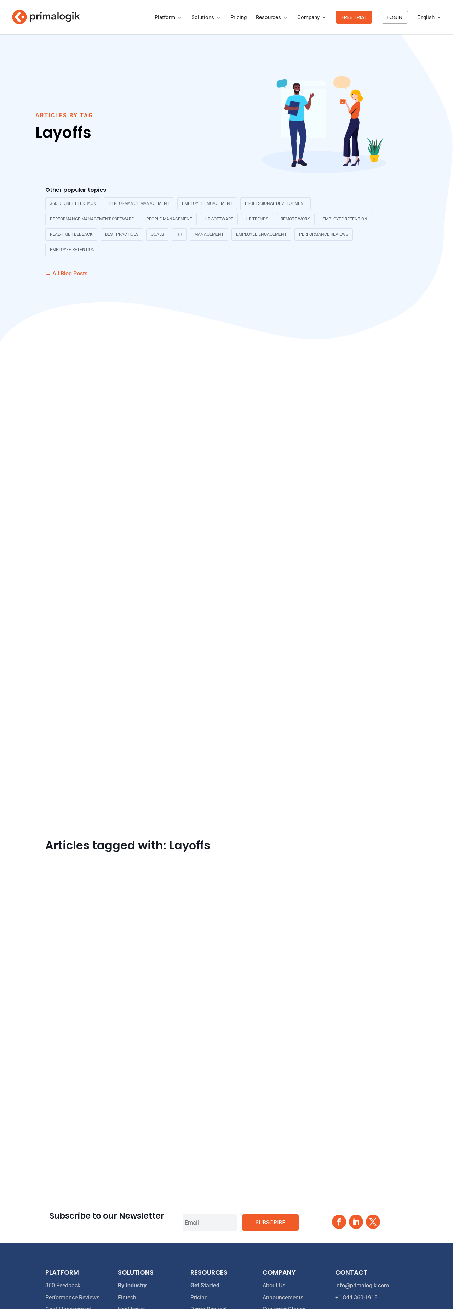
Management (209, 234)
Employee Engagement (261, 234)
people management (169, 219)
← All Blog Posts (66, 273)
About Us (274, 1285)
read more (58, 1146)
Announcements (283, 1297)
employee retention (344, 219)
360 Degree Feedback (73, 203)
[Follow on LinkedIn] (356, 1222)
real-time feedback (71, 234)
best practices (121, 234)
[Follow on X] (373, 1222)
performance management (139, 203)
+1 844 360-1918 (356, 1297)
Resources (268, 18)
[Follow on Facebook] (339, 1222)
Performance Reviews (323, 234)
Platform (165, 18)
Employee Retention (72, 249)
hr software (219, 219)
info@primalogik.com (362, 1285)
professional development (275, 203)
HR (179, 234)
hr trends (257, 219)
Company (308, 18)
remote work (295, 219)
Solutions (202, 18)
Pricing (238, 18)
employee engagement (207, 203)
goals (157, 234)
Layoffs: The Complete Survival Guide (106, 1108)
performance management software (92, 219)
